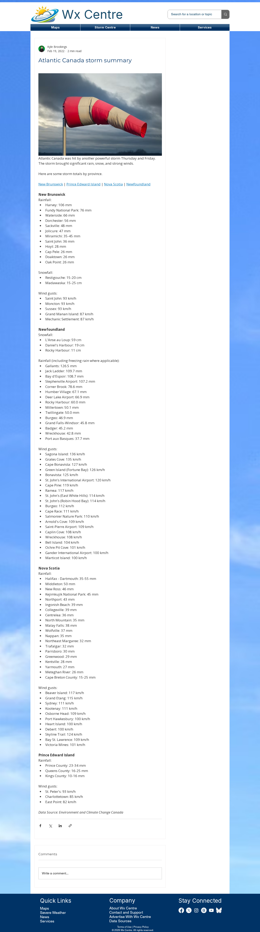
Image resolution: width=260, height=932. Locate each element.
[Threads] (204, 910)
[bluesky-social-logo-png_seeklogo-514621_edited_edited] (219, 910)
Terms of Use (124, 926)
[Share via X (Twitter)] (50, 826)
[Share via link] (70, 826)
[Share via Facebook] (40, 826)
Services (47, 921)
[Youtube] (211, 910)
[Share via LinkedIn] (60, 826)
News (44, 917)
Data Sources (120, 921)
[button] (105, 27)
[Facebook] (181, 910)
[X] (189, 910)
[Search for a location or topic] (225, 14)
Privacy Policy (141, 926)
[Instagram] (196, 910)
